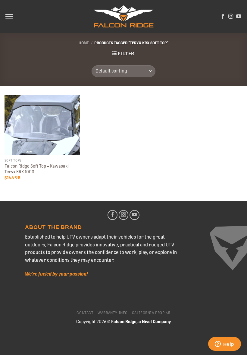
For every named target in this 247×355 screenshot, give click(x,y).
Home (84, 43)
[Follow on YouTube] (238, 16)
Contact (85, 313)
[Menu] (9, 16)
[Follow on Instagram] (230, 16)
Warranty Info (113, 313)
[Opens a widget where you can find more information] (224, 344)
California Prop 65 (151, 313)
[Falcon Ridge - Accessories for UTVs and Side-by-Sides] (123, 17)
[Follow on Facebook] (222, 16)
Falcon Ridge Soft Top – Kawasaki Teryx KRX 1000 (37, 169)
